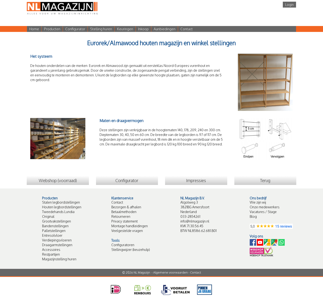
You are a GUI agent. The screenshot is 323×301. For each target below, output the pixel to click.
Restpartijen (51, 254)
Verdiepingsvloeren (57, 240)
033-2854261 (190, 216)
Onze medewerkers (264, 207)
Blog (253, 216)
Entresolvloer (52, 235)
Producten (52, 29)
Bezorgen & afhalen (126, 207)
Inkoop (143, 29)
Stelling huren (101, 29)
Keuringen (125, 29)
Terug (265, 180)
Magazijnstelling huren (59, 259)
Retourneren (120, 216)
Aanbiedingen (164, 29)
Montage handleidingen (129, 226)
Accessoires (51, 250)
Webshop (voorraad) (58, 180)
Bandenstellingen (55, 226)
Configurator (75, 29)
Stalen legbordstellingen (61, 202)
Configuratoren (122, 245)
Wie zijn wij (258, 202)
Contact (186, 29)
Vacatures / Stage (263, 212)
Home (34, 29)
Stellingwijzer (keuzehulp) (130, 250)
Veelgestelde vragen (127, 231)
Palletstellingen (53, 231)
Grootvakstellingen (56, 221)
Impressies (196, 180)
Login (289, 4)
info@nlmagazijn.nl (194, 221)
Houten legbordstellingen (61, 207)
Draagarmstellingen (57, 245)
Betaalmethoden (123, 212)
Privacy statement (124, 221)
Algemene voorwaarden (170, 272)
